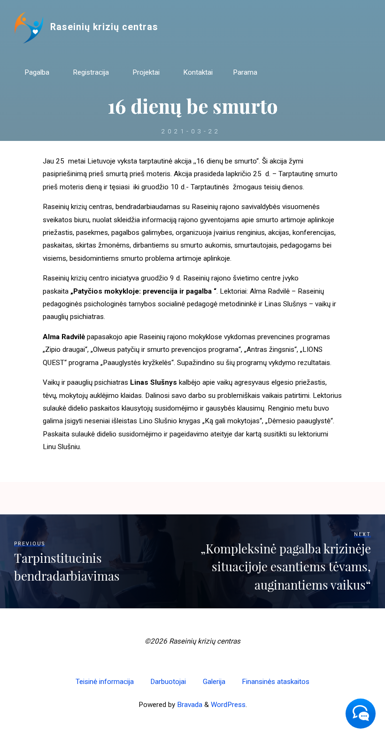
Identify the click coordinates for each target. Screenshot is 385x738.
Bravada (188, 704)
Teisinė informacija (105, 681)
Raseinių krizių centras (104, 27)
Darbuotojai (168, 681)
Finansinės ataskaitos (275, 681)
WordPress (228, 704)
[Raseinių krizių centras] (29, 27)
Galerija (214, 681)
